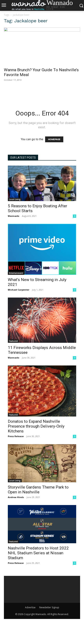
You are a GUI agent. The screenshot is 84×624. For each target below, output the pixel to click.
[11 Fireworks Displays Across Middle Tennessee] (42, 320)
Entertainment (16, 273)
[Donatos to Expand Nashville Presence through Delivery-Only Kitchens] (42, 391)
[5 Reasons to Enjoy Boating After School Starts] (42, 183)
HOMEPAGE (54, 139)
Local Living (15, 199)
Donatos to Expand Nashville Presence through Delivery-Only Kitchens (36, 426)
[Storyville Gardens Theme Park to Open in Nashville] (42, 463)
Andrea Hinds (16, 497)
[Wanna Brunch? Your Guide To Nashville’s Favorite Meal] (42, 46)
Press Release (16, 436)
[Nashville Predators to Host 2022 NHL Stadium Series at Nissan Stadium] (42, 524)
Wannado (13, 215)
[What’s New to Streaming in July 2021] (42, 249)
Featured (13, 341)
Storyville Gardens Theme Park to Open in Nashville (38, 489)
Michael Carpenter (18, 289)
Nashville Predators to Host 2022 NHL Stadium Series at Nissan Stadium (38, 553)
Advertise (30, 607)
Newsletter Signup (49, 607)
